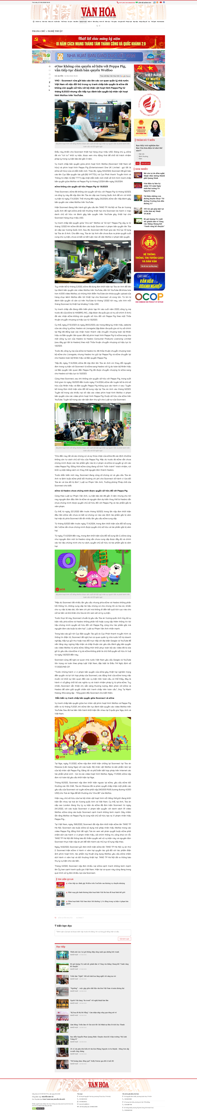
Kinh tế (101, 21)
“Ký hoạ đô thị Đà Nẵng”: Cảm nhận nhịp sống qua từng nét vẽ (93, 1012)
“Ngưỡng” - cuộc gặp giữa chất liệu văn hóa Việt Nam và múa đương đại (97, 988)
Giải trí (90, 21)
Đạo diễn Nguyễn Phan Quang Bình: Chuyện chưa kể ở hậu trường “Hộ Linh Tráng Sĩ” (98, 1037)
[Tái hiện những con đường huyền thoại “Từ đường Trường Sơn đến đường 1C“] (138, 198)
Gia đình (75, 21)
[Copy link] (50, 78)
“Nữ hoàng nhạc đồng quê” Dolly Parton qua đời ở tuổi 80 (92, 1061)
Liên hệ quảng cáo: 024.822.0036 (88, 1106)
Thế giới (153, 21)
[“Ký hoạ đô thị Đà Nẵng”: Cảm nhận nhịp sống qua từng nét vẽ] (62, 1016)
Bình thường (143, 156)
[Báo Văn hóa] (98, 12)
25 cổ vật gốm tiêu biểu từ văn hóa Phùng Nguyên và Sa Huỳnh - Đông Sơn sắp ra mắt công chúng (99, 1049)
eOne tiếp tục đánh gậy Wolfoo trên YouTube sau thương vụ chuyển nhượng (96, 883)
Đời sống (95, 21)
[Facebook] (50, 66)
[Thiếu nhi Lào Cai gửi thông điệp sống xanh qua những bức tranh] (62, 955)
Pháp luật (129, 21)
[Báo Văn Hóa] (98, 1084)
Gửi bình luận (124, 939)
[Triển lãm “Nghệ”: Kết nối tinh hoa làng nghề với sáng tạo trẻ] (62, 979)
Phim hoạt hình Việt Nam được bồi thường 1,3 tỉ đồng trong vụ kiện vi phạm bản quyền (97, 902)
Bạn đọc (135, 21)
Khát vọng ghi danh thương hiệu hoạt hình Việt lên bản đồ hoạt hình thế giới (96, 892)
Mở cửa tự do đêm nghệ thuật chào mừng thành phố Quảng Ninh (154, 176)
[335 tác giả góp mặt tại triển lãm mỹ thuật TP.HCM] (138, 211)
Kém (140, 159)
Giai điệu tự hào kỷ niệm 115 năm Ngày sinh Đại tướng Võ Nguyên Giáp (152, 187)
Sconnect (80, 918)
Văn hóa (44, 21)
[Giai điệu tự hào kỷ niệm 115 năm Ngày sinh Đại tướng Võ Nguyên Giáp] (138, 185)
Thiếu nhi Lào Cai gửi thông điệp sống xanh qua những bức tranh (94, 952)
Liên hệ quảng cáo (144, 2)
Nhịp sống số (143, 21)
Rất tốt (141, 154)
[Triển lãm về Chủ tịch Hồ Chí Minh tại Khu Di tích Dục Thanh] (62, 1028)
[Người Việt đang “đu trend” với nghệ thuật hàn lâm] (62, 1003)
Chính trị (38, 21)
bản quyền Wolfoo (65, 918)
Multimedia (160, 21)
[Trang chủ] (33, 22)
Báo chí (50, 21)
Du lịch (70, 21)
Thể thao (64, 21)
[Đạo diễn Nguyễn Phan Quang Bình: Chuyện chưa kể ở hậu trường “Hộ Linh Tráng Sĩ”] (62, 1040)
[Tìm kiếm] (97, 26)
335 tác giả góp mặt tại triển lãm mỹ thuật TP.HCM (154, 211)
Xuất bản (57, 21)
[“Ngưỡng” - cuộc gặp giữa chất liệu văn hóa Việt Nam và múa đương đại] (62, 991)
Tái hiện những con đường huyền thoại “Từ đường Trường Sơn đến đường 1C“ (154, 200)
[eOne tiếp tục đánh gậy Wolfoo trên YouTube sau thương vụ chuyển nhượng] (60, 885)
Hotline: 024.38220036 (127, 2)
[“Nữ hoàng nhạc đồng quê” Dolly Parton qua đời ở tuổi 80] (62, 1064)
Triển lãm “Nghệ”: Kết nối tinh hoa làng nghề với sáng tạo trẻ (93, 976)
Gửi (137, 163)
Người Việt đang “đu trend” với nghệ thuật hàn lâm (89, 1000)
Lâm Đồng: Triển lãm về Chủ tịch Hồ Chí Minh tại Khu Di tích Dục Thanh (97, 1024)
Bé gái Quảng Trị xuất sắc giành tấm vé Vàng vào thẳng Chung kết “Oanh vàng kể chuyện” (99, 965)
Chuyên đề (121, 21)
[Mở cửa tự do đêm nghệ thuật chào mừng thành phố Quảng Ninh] (138, 175)
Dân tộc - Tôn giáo (111, 21)
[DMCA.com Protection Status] (38, 1108)
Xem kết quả (145, 163)
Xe (149, 21)
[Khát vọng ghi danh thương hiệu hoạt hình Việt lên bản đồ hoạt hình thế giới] (60, 894)
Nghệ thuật (83, 21)
